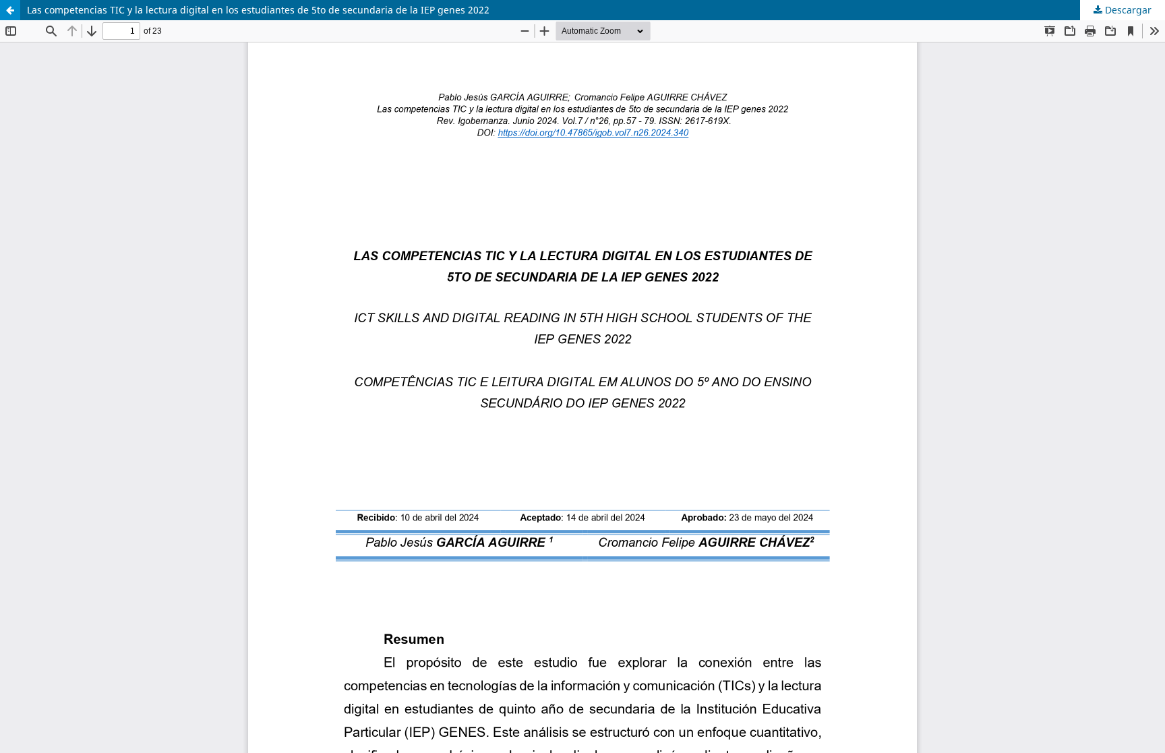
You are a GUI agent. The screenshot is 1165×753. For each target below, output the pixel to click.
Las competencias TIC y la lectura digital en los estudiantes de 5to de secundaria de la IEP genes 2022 (258, 9)
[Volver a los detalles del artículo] (10, 10)
